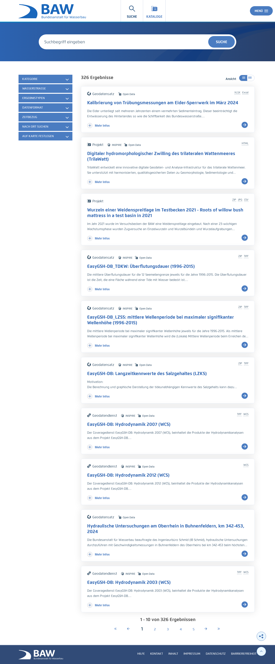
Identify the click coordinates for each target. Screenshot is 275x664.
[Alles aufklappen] (251, 78)
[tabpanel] (45, 108)
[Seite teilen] (261, 636)
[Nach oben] (261, 651)
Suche (221, 42)
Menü (259, 11)
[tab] (45, 79)
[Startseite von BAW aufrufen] (41, 654)
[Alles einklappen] (243, 78)
